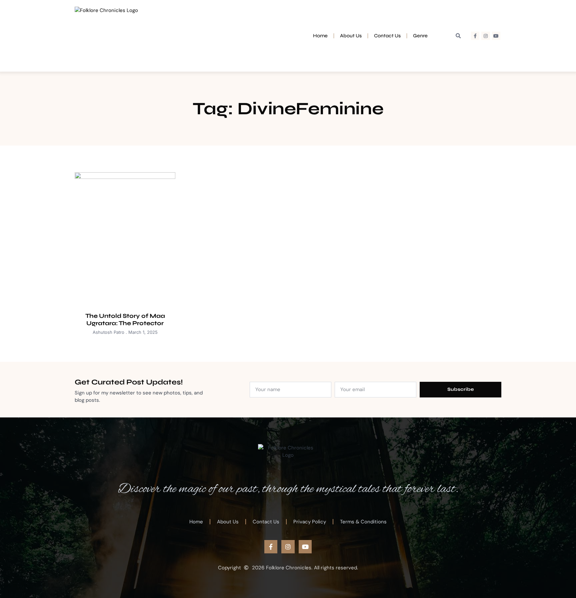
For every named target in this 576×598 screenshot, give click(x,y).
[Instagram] (485, 36)
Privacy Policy (309, 521)
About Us (351, 36)
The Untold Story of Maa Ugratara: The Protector (125, 319)
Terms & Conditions (363, 521)
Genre (420, 36)
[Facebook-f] (475, 36)
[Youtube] (496, 36)
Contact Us (387, 36)
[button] (458, 36)
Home (320, 36)
